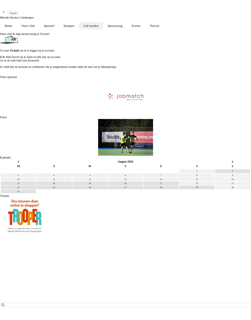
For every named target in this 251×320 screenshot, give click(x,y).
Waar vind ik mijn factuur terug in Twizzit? (25, 33)
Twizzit (154, 26)
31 (18, 191)
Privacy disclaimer (11, 286)
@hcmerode (66, 252)
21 (161, 183)
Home (8, 26)
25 (54, 187)
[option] (125, 97)
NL (4, 12)
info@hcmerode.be (20, 261)
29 (197, 187)
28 (161, 187)
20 (125, 183)
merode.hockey (68, 245)
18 (54, 183)
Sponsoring (115, 26)
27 (125, 187)
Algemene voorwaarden (14, 280)
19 (90, 183)
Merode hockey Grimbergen (74, 270)
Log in (13, 13)
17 (18, 183)
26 (90, 187)
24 (18, 187)
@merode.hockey (66, 264)
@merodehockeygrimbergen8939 (78, 258)
